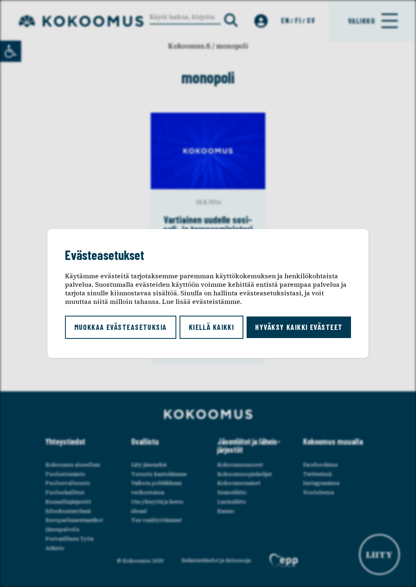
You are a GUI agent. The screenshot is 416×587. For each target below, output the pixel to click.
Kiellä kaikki (211, 327)
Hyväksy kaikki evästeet (298, 327)
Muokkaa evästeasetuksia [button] (120, 327)
